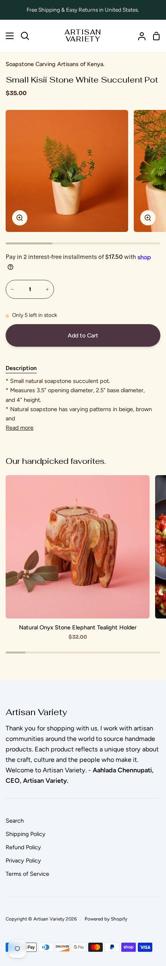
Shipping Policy (26, 834)
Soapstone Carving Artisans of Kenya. (55, 64)
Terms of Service (27, 873)
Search (15, 820)
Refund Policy (23, 847)
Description (21, 368)
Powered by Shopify (106, 919)
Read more (19, 427)
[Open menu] (7, 35)
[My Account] (138, 36)
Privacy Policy (23, 860)
